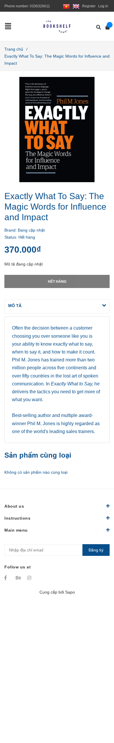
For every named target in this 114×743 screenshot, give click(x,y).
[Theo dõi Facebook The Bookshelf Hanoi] (7, 578)
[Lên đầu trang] (98, 714)
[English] (76, 6)
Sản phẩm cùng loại (37, 455)
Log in (103, 6)
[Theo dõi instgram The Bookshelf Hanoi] (30, 578)
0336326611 (40, 6)
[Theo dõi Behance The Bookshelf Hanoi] (19, 578)
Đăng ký (96, 550)
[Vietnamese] (66, 6)
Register (89, 6)
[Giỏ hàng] (106, 27)
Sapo (70, 592)
